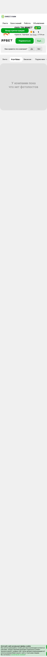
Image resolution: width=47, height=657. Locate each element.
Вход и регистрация (14, 30)
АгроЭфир (16, 59)
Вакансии (28, 59)
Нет (39, 49)
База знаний (15, 23)
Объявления (38, 23)
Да (32, 49)
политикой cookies (18, 655)
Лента (5, 23)
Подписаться (24, 41)
